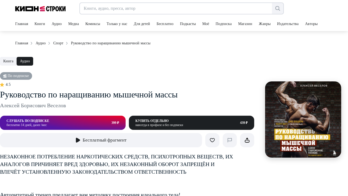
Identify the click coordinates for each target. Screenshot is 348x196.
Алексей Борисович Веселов (33, 105)
